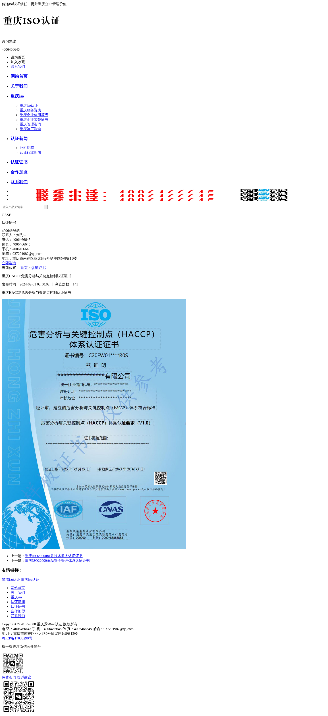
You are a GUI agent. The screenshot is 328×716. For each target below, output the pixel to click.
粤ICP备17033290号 (17, 638)
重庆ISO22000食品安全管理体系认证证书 (57, 560)
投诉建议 (24, 677)
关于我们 (19, 86)
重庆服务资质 (30, 110)
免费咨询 (9, 677)
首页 (24, 268)
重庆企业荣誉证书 (34, 119)
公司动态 (27, 148)
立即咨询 (9, 263)
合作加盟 (19, 172)
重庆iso (17, 96)
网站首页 (19, 76)
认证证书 (19, 162)
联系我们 (18, 67)
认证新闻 (19, 138)
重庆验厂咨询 (30, 129)
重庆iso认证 (29, 105)
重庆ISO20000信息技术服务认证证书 (54, 556)
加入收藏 (18, 62)
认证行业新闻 (30, 152)
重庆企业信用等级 (34, 115)
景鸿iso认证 (11, 579)
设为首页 (18, 57)
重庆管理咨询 (30, 124)
